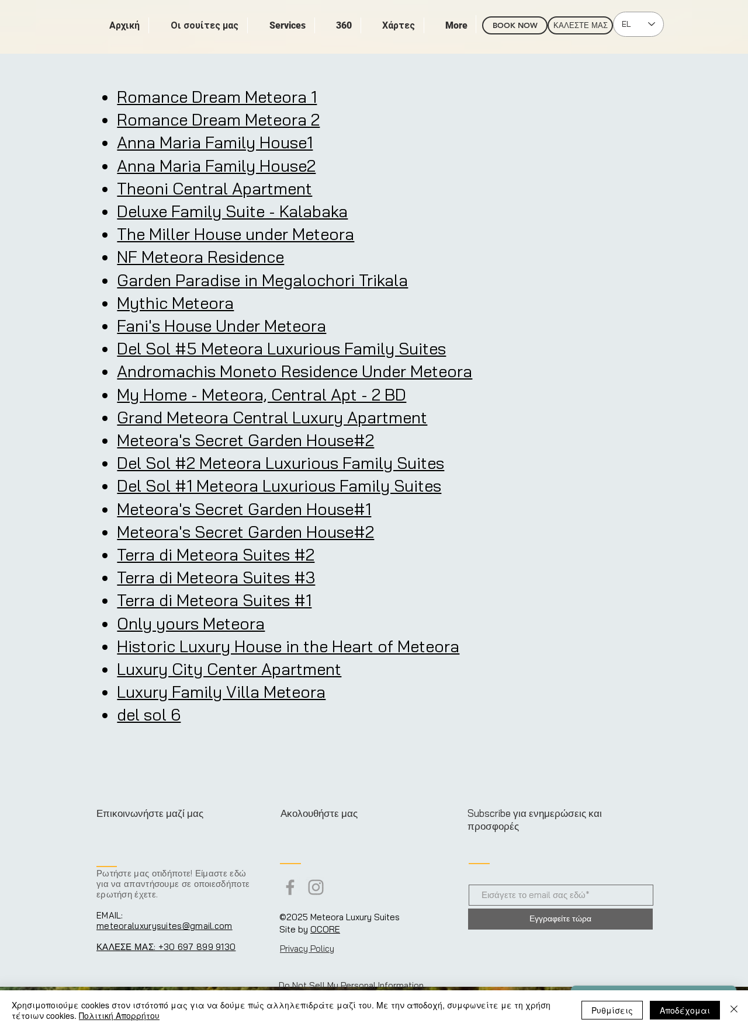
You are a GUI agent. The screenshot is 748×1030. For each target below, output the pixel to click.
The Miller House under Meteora (235, 234)
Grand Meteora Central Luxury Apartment (272, 417)
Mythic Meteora (175, 303)
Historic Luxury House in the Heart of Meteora (288, 646)
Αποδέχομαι (685, 1010)
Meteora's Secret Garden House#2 (245, 440)
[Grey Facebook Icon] (290, 887)
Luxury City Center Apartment (229, 669)
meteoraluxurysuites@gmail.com (164, 925)
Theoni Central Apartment (214, 188)
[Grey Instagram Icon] (316, 887)
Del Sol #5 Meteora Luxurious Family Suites (281, 348)
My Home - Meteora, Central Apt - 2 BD (261, 394)
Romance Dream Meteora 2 (218, 119)
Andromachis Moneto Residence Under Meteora (294, 371)
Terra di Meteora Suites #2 (215, 554)
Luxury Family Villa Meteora (221, 691)
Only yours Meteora (191, 623)
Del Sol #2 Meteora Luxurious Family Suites (280, 463)
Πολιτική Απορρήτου (119, 1015)
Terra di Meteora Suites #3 (216, 577)
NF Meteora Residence (200, 256)
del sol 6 (149, 714)
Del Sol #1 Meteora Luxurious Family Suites (279, 485)
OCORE (325, 929)
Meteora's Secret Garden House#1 (244, 509)
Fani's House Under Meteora (221, 325)
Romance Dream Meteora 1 (217, 96)
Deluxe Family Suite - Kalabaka (232, 211)
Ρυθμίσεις (612, 1010)
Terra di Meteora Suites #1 (214, 600)
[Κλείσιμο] (734, 1010)
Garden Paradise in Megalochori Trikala (262, 280)
